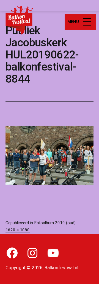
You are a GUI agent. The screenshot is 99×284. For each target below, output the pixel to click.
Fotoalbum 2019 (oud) (55, 222)
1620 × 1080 (18, 229)
